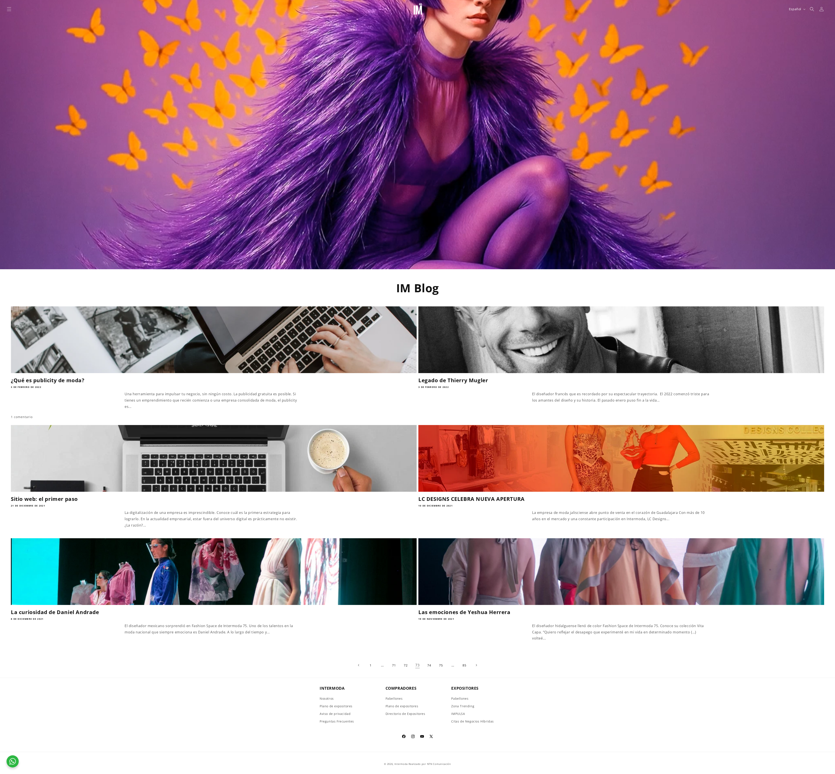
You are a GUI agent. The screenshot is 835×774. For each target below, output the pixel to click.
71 (394, 665)
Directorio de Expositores (405, 714)
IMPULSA (458, 714)
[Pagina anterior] (359, 665)
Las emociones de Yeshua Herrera (464, 612)
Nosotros (327, 698)
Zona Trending (462, 706)
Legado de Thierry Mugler (453, 380)
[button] (9, 9)
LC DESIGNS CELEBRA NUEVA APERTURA (471, 498)
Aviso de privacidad (335, 714)
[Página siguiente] (476, 665)
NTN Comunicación (439, 764)
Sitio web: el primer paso (44, 498)
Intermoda (401, 764)
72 (405, 665)
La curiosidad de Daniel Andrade (55, 612)
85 (464, 665)
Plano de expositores (336, 706)
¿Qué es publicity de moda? (47, 380)
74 (429, 665)
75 (441, 665)
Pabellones (394, 698)
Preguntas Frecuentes (337, 721)
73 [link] (417, 665)
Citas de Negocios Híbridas (472, 721)
